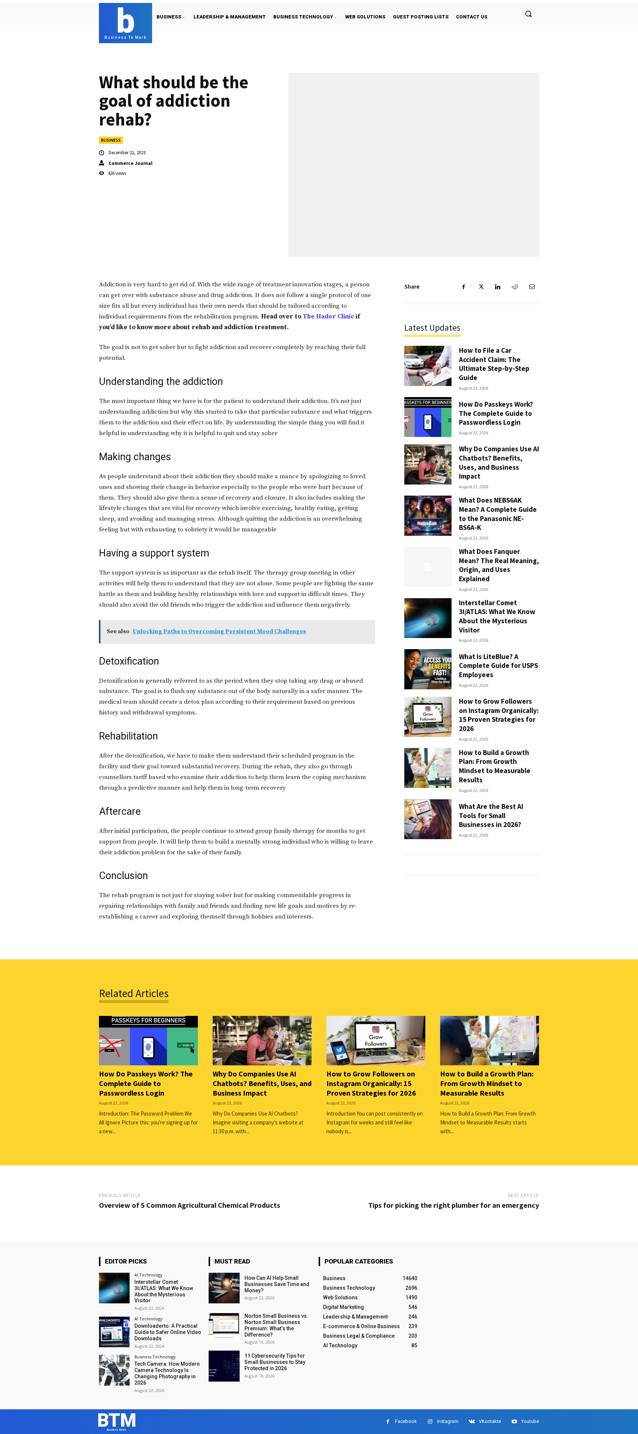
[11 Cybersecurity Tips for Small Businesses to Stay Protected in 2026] (224, 1366)
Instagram (448, 1421)
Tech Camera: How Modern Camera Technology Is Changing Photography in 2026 (167, 1373)
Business (111, 140)
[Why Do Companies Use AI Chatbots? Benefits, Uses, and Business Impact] (428, 464)
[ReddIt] (514, 286)
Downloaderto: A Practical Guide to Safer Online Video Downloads (167, 1332)
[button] (528, 13)
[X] (480, 286)
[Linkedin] (497, 286)
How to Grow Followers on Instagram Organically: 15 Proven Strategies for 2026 (499, 715)
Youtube (530, 1421)
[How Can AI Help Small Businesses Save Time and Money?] (224, 1288)
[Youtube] (514, 1421)
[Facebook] (463, 286)
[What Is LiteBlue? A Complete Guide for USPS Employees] (428, 669)
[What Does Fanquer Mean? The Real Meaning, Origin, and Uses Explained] (428, 567)
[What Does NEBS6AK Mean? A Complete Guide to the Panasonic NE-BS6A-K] (428, 516)
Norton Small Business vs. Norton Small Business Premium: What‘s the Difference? (276, 1325)
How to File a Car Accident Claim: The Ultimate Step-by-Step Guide (494, 364)
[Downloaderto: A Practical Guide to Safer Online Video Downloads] (114, 1332)
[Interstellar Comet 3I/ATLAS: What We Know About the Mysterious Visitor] (428, 618)
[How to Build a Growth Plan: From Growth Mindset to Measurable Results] (428, 768)
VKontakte (490, 1421)
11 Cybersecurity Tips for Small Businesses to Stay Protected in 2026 (274, 1362)
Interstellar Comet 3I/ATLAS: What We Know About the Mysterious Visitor (497, 616)
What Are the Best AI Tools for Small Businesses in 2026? (491, 815)
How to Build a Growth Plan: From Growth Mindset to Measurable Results (495, 766)
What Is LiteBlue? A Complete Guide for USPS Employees (498, 665)
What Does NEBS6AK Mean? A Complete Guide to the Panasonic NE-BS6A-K (498, 514)
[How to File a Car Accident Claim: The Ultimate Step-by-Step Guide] (428, 366)
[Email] (531, 286)
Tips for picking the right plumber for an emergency (453, 1205)
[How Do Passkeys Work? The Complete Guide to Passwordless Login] (428, 417)
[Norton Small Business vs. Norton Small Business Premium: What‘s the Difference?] (224, 1326)
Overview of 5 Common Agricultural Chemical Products (189, 1205)
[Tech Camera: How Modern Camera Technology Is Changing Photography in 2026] (114, 1370)
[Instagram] (429, 1421)
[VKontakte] (471, 1421)
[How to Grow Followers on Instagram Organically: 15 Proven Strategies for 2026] (428, 717)
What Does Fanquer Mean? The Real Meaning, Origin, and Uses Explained (499, 565)
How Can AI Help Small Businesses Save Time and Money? (276, 1284)
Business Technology (155, 1357)
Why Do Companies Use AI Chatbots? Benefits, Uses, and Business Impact (499, 462)
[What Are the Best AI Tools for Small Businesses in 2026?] (428, 819)
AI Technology (148, 1275)
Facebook (406, 1421)
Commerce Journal (130, 163)
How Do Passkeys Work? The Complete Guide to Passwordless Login (496, 413)
